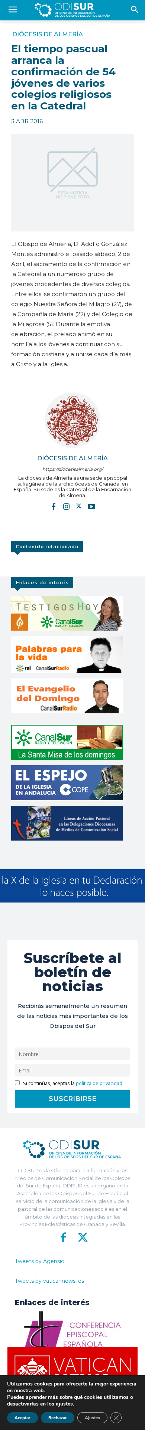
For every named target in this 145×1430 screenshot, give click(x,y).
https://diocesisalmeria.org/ (72, 469)
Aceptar (22, 1418)
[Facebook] (53, 506)
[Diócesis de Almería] (72, 420)
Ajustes (92, 1418)
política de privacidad (99, 1083)
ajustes (64, 1404)
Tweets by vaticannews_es (49, 1281)
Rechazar (57, 1418)
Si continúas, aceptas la (72, 1083)
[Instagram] (66, 506)
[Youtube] (91, 506)
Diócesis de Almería (47, 34)
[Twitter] (79, 506)
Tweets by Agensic (39, 1261)
